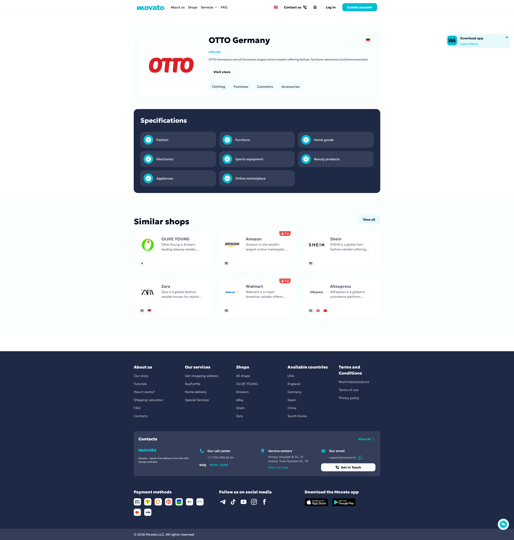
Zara (239, 416)
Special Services (197, 400)
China (292, 408)
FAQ (224, 7)
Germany (294, 392)
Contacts (141, 416)
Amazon (242, 392)
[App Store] (317, 502)
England (294, 384)
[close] (506, 37)
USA (291, 376)
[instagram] (254, 501)
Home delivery (196, 392)
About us (178, 7)
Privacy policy (349, 398)
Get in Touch (351, 467)
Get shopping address (202, 376)
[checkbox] (368, 40)
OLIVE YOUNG (247, 384)
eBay (239, 400)
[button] (173, 251)
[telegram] (222, 501)
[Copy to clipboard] (360, 457)
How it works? (144, 392)
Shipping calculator (148, 400)
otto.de (214, 52)
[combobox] (276, 7)
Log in (331, 7)
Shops (193, 7)
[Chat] (503, 524)
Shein (240, 408)
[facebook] (264, 501)
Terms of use (348, 390)
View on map (278, 467)
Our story (141, 376)
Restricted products (354, 382)
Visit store (222, 72)
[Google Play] (344, 502)
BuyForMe (192, 384)
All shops (243, 376)
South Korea (297, 416)
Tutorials (140, 384)
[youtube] (243, 501)
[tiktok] (233, 501)
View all (369, 219)
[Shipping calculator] (315, 7)
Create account (359, 7)
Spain (292, 400)
